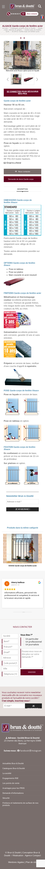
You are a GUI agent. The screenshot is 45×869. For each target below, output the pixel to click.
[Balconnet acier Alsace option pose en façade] (16, 79)
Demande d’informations (13, 793)
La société (6, 773)
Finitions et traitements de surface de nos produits (20, 804)
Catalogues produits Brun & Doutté (22, 28)
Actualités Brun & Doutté (13, 763)
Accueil (5, 28)
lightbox (24, 39)
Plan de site (31, 862)
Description (22, 189)
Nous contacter (24, 172)
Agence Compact (33, 855)
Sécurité (6, 798)
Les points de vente (10, 783)
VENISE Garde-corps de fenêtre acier (22, 565)
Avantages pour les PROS (13, 788)
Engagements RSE (10, 778)
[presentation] (8, 79)
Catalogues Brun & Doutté (13, 768)
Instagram (36, 750)
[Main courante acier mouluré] (28, 79)
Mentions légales (16, 862)
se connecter (14, 91)
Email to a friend (14, 163)
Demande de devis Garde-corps (21, 179)
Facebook (24, 750)
